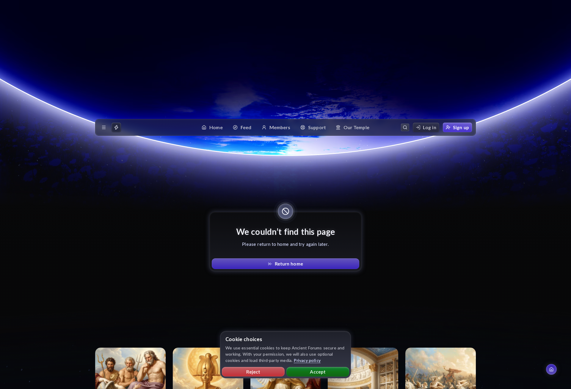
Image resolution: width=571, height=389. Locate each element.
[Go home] (551, 369)
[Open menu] (104, 127)
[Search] (405, 127)
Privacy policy (307, 360)
